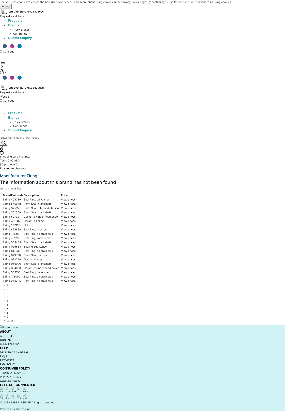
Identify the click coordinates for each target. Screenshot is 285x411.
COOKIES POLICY (11, 380)
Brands (13, 25)
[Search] (3, 143)
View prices (68, 199)
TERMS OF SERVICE (12, 372)
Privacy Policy (130, 2)
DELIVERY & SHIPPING (14, 352)
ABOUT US (7, 336)
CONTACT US (8, 340)
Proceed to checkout (13, 168)
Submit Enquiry (20, 38)
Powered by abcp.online (15, 409)
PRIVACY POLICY (10, 376)
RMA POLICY (8, 364)
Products (15, 20)
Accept (5, 6)
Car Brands (20, 33)
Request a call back (12, 16)
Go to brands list (10, 188)
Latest (10, 320)
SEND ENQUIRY (10, 343)
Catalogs (8, 51)
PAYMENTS (7, 360)
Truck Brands (21, 29)
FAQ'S (3, 356)
